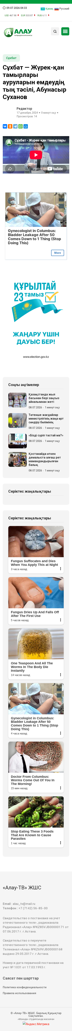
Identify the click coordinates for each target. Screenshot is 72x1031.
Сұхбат (11, 58)
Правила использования (19, 993)
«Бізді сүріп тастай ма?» (46, 435)
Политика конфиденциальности (25, 987)
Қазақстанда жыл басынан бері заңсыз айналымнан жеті (44, 398)
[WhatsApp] (20, 126)
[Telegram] (15, 126)
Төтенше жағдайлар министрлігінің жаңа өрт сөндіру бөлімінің (46, 418)
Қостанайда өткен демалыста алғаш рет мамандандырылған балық (45, 459)
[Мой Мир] (25, 126)
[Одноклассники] (10, 126)
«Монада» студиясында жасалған (36, 1019)
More (57, 252)
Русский (64, 8)
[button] (65, 31)
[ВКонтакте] (5, 126)
